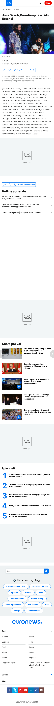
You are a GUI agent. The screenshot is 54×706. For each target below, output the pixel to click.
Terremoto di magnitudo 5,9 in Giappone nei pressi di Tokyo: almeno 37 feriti (24, 197)
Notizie (8, 10)
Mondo (16, 10)
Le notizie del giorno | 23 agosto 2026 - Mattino (21, 212)
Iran (47, 604)
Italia (41, 592)
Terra (31, 642)
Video (4, 657)
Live (48, 3)
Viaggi (4, 652)
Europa (17, 610)
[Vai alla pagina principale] (9, 3)
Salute (31, 647)
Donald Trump (37, 598)
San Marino (33, 604)
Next (4, 647)
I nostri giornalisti (9, 663)
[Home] (3, 10)
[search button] (46, 571)
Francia (28, 592)
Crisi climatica (34, 610)
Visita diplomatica (13, 604)
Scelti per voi (11, 344)
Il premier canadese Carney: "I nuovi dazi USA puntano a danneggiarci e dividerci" (20, 205)
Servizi (5, 675)
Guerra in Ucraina (40, 586)
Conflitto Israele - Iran (15, 586)
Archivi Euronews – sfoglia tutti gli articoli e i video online (39, 665)
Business (5, 642)
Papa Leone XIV (17, 598)
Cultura (31, 652)
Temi (4, 631)
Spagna (14, 592)
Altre (4, 681)
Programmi (33, 657)
